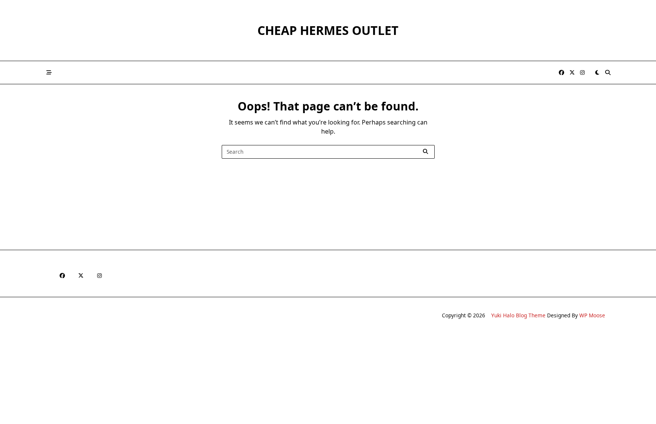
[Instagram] (582, 72)
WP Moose (592, 315)
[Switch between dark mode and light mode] (597, 72)
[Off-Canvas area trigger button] (49, 72)
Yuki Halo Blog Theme (518, 315)
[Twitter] (572, 72)
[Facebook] (561, 72)
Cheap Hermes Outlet (328, 30)
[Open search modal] (607, 72)
